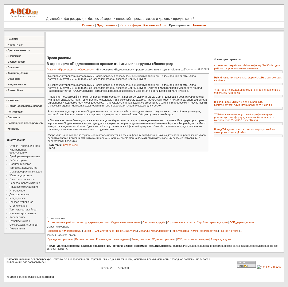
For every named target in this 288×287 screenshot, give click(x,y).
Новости (199, 25)
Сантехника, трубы (154, 222)
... (257, 222)
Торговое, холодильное (23, 167)
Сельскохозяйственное (23, 224)
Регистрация (15, 111)
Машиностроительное (22, 213)
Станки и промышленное (24, 145)
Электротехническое (22, 179)
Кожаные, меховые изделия (113, 239)
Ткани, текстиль (141, 239)
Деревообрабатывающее (24, 183)
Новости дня (15, 44)
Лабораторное (18, 160)
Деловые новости (19, 50)
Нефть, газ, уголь (126, 230)
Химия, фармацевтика (204, 230)
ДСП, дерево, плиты (242, 222)
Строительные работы (61, 222)
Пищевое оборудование (24, 186)
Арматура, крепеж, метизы (93, 222)
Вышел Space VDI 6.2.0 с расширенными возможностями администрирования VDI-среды (243, 103)
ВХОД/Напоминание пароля (25, 106)
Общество (14, 78)
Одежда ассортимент (60, 239)
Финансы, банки (18, 73)
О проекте (14, 117)
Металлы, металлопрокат (154, 230)
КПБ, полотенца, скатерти (193, 239)
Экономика (14, 56)
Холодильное (17, 217)
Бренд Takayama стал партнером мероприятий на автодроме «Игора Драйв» (244, 131)
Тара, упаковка (180, 230)
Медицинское (17, 198)
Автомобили (15, 90)
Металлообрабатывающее (25, 171)
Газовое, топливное (21, 202)
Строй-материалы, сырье (212, 222)
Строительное (18, 205)
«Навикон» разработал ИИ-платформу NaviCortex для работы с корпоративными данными (247, 67)
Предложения (107, 25)
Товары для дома (221, 239)
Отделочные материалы (126, 222)
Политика (14, 67)
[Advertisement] (122, 44)
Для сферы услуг (19, 194)
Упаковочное (17, 190)
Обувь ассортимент (163, 239)
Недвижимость (17, 84)
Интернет (13, 100)
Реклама (13, 39)
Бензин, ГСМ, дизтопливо (98, 230)
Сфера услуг (86, 69)
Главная (88, 25)
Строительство (56, 218)
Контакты (13, 128)
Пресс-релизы (180, 25)
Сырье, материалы (58, 226)
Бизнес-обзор (16, 61)
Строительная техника (181, 222)
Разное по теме (228, 230)
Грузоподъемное (19, 221)
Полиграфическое (20, 164)
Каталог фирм (130, 25)
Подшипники (17, 228)
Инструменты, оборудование (18, 151)
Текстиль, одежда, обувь (61, 235)
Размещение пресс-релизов (25, 123)
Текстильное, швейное (22, 209)
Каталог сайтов (155, 25)
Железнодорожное (20, 175)
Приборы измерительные (24, 156)
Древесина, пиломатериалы (65, 230)
